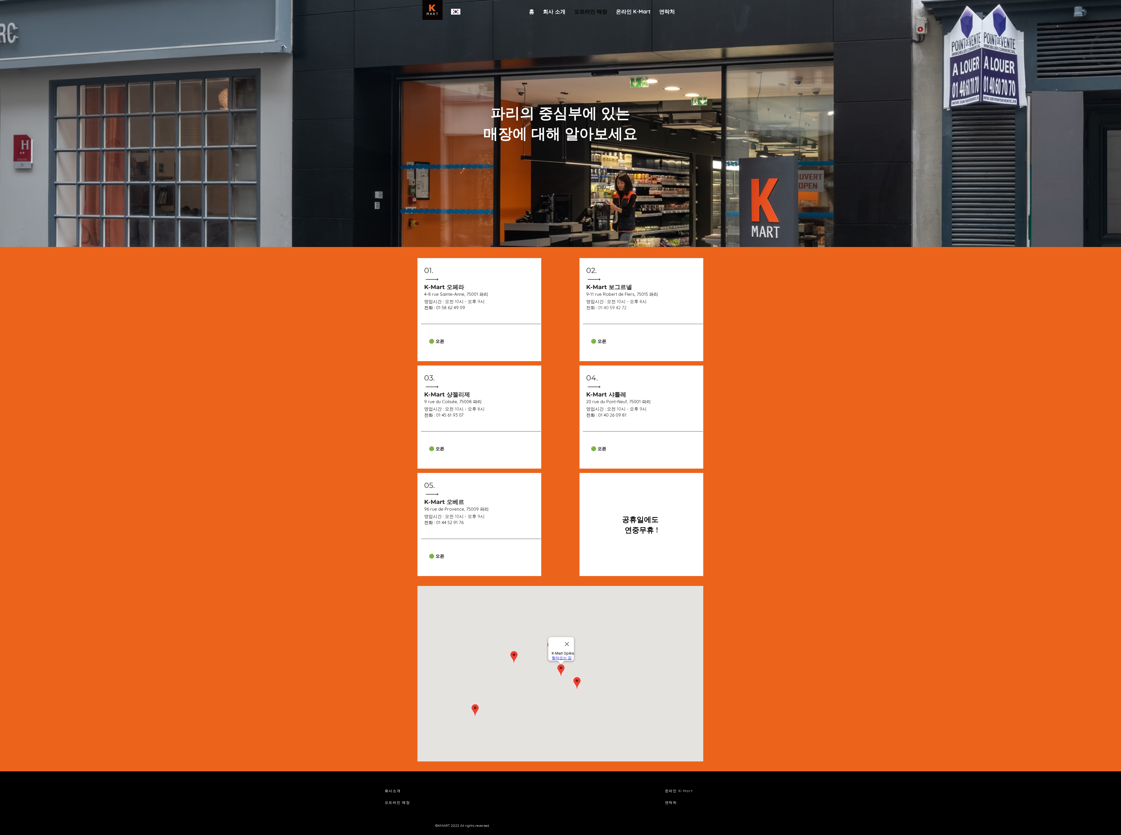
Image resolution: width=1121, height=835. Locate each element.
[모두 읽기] (434, 279)
